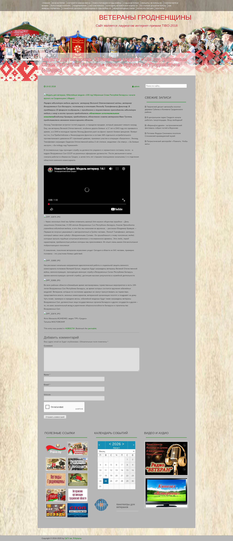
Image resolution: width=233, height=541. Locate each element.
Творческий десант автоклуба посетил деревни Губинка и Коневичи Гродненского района (164, 109)
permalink (92, 328)
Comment (48, 346)
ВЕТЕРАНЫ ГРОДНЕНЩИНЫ (145, 17)
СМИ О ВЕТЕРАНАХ (96, 6)
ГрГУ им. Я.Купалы (73, 538)
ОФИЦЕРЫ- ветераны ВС (151, 3)
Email (46, 385)
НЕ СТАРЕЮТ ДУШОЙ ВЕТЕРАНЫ (153, 6)
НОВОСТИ (70, 328)
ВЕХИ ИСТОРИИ (58, 3)
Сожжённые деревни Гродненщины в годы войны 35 (86, 8)
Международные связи (124, 8)
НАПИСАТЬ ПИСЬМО (145, 8)
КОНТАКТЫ (160, 8)
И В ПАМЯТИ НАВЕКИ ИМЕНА (78, 3)
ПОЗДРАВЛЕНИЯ (79, 6)
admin (136, 86)
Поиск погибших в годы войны (107, 3)
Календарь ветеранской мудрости (122, 6)
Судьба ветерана (131, 3)
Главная (46, 3)
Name (46, 375)
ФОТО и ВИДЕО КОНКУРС (61, 6)
